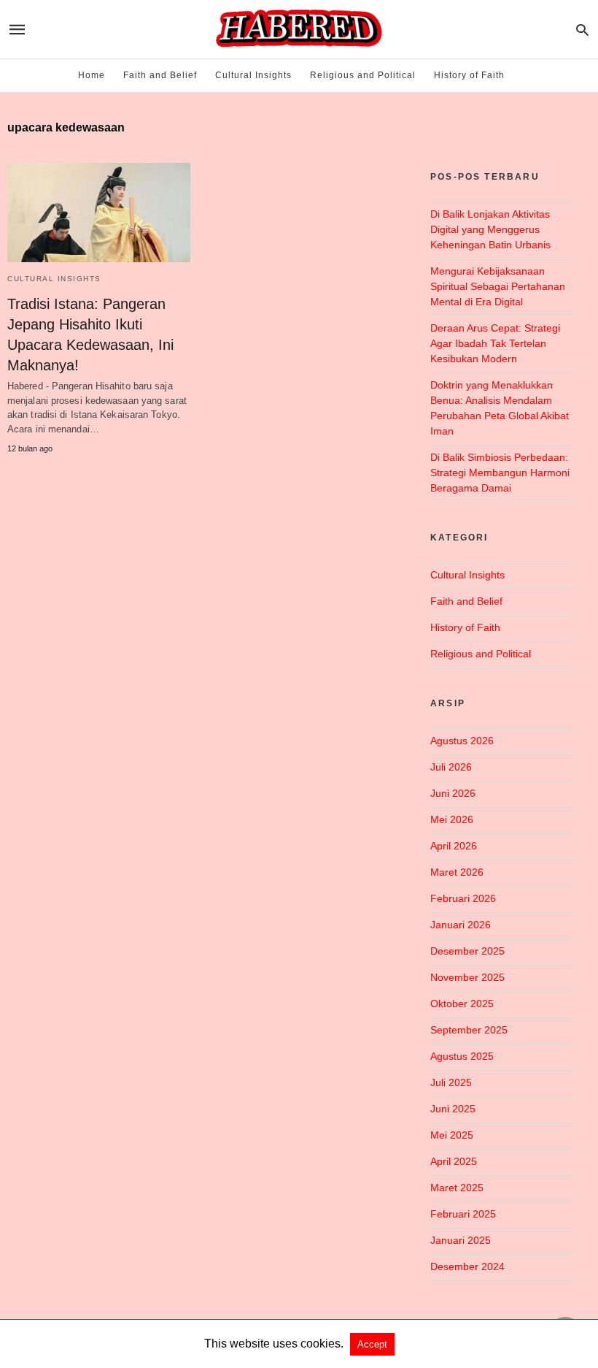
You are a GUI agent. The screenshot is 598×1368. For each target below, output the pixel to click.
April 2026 (453, 846)
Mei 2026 (451, 819)
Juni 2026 (452, 793)
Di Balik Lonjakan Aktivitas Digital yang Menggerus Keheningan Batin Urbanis (490, 229)
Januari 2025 (460, 1240)
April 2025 (453, 1161)
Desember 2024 (467, 1266)
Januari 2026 (460, 925)
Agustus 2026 (462, 740)
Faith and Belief (160, 75)
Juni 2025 (452, 1109)
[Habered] (298, 29)
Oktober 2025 (462, 1003)
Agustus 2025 (462, 1056)
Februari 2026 (463, 898)
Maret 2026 (457, 872)
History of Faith (469, 75)
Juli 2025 (451, 1082)
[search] (582, 29)
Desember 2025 (467, 951)
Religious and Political (363, 75)
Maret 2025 (457, 1187)
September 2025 (469, 1030)
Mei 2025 (451, 1135)
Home (91, 75)
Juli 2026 (451, 767)
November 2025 (467, 977)
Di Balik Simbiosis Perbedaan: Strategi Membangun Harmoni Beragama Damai (500, 472)
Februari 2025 (463, 1214)
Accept (372, 1344)
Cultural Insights (253, 75)
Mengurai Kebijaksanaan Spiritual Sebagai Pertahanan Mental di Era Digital (497, 286)
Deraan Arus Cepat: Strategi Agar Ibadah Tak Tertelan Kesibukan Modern (495, 343)
